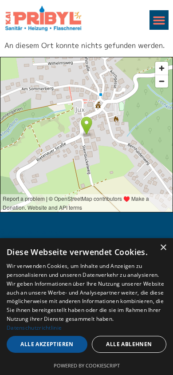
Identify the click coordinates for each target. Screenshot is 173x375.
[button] (159, 20)
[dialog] (86, 306)
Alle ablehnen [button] (129, 344)
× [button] (163, 247)
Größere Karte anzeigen (32, 231)
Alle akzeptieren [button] (46, 344)
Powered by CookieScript (87, 365)
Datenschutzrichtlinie (34, 327)
